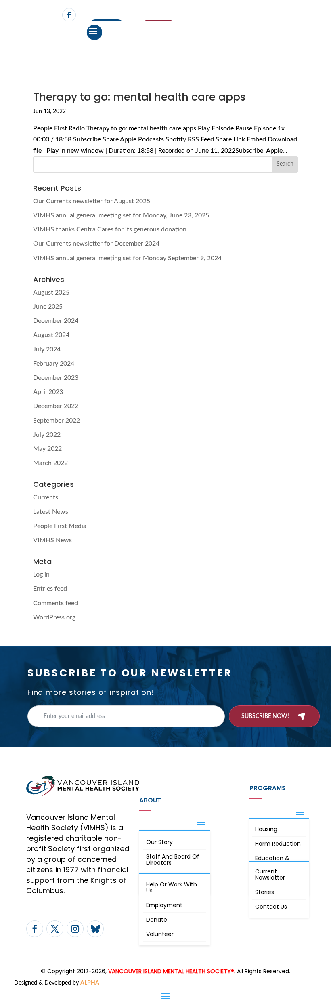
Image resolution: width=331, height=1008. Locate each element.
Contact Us (271, 907)
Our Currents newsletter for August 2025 (91, 201)
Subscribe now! (265, 716)
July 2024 (47, 349)
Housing (266, 829)
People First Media (59, 526)
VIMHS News (52, 540)
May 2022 (47, 449)
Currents (45, 497)
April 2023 (48, 392)
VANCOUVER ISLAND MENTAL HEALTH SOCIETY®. (171, 971)
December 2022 (55, 406)
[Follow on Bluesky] (95, 928)
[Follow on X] (54, 928)
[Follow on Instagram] (75, 928)
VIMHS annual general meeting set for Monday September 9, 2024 (127, 258)
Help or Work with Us (171, 887)
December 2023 (55, 378)
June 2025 (48, 306)
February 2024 (53, 363)
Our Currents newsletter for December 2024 (96, 243)
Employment (164, 905)
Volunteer (160, 934)
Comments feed (55, 603)
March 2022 (50, 463)
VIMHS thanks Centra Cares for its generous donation (109, 229)
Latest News (50, 512)
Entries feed (50, 588)
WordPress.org (54, 617)
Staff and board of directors (172, 859)
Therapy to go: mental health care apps (139, 97)
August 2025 (51, 292)
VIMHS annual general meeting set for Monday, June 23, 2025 (121, 215)
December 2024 (55, 321)
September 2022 (56, 420)
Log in (41, 574)
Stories (264, 892)
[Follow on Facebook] (69, 15)
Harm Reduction (278, 844)
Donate (156, 919)
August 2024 (51, 335)
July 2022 (47, 434)
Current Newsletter (270, 874)
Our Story (159, 842)
